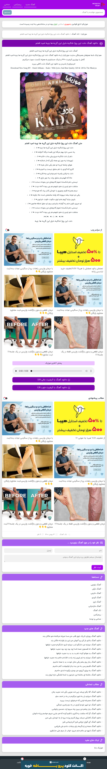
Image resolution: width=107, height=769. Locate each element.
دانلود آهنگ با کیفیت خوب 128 (52, 387)
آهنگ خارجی (96, 593)
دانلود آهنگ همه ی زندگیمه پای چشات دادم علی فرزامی (77, 726)
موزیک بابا (98, 748)
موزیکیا (84, 34)
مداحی (7, 4)
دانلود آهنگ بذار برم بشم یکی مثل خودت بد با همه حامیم (77, 662)
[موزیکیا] (98, 4)
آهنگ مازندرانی (94, 606)
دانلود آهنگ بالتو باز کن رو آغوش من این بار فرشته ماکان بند (76, 640)
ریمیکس (17, 4)
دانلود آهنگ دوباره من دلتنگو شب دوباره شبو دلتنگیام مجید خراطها (73, 644)
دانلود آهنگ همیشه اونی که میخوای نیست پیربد (80, 700)
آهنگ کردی (96, 597)
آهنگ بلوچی (96, 584)
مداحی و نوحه (95, 619)
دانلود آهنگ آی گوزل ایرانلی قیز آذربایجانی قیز (82, 722)
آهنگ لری (97, 602)
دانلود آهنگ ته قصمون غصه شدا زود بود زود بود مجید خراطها (75, 649)
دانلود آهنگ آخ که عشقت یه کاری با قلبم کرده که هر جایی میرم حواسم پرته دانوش (66, 713)
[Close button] (84, 758)
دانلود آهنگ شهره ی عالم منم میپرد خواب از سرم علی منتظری (75, 730)
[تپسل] (22, 758)
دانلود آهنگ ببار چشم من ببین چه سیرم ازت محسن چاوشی (76, 709)
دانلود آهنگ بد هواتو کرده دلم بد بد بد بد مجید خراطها (78, 653)
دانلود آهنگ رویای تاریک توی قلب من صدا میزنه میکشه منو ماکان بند (72, 636)
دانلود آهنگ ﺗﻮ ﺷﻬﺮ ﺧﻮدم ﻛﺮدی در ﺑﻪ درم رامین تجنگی (78, 705)
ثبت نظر (97, 567)
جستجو (7, 12)
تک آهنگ (75, 34)
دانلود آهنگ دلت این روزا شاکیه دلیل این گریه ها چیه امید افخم (67, 43)
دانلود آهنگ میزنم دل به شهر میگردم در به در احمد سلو (78, 696)
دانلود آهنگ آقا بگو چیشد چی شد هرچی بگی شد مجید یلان (76, 692)
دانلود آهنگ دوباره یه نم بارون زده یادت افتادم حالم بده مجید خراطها (72, 657)
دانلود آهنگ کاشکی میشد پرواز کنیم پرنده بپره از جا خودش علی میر (73, 718)
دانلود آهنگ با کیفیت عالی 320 (52, 379)
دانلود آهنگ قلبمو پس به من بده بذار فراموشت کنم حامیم (77, 666)
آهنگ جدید (30, 4)
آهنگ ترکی (96, 589)
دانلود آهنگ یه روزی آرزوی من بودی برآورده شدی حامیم (78, 670)
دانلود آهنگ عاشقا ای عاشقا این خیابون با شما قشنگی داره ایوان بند (73, 675)
